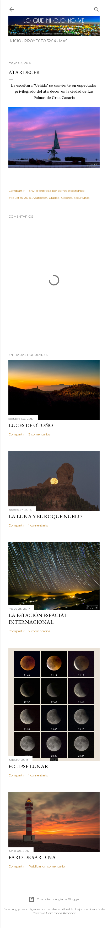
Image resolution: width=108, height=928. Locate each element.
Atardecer (40, 198)
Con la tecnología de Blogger (58, 899)
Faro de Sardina (32, 857)
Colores (66, 198)
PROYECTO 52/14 (40, 41)
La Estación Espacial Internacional (37, 618)
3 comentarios (39, 434)
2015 (27, 198)
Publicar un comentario (47, 866)
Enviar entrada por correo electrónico (56, 191)
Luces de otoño (30, 425)
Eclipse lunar (28, 766)
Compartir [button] (16, 191)
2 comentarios (39, 631)
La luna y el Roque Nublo (45, 516)
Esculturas (81, 198)
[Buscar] (96, 8)
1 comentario (38, 525)
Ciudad (54, 198)
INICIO (14, 41)
